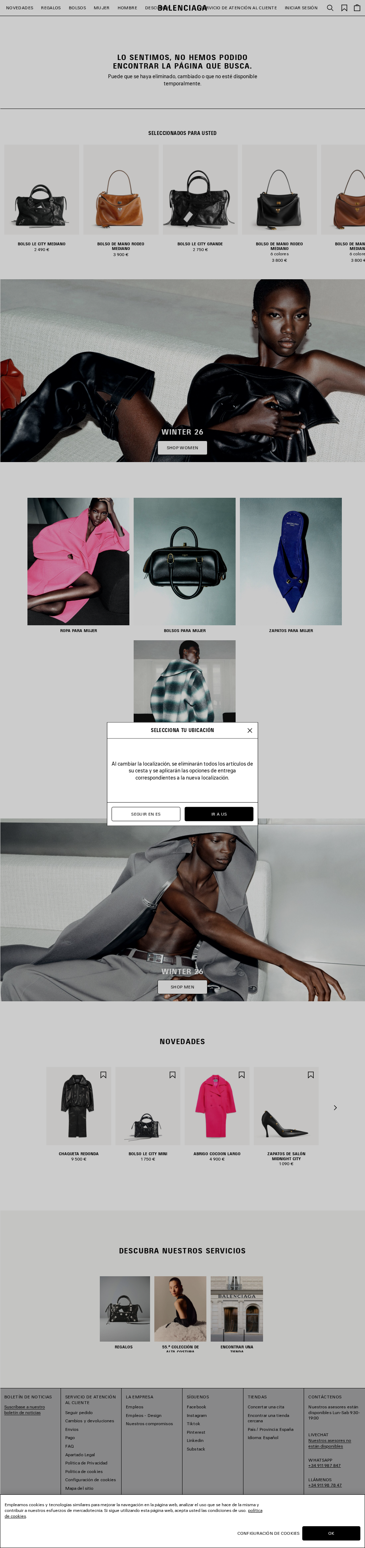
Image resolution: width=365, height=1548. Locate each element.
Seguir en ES (145, 814)
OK (331, 1533)
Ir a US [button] (219, 814)
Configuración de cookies (268, 1533)
